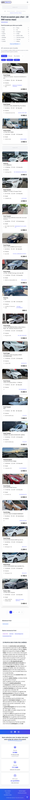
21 (19, 612)
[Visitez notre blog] (11, 732)
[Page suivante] (22, 612)
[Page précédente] (8, 612)
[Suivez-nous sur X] (18, 732)
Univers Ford (5, 633)
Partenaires (8, 792)
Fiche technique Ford (19, 633)
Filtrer (4, 56)
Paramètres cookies (8, 794)
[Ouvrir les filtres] (27, 797)
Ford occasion (5, 623)
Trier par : (10, 56)
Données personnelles (22, 792)
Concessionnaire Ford (7, 636)
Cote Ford (11, 633)
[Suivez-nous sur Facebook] (15, 732)
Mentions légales (22, 790)
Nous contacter (8, 790)
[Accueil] (5, 11)
